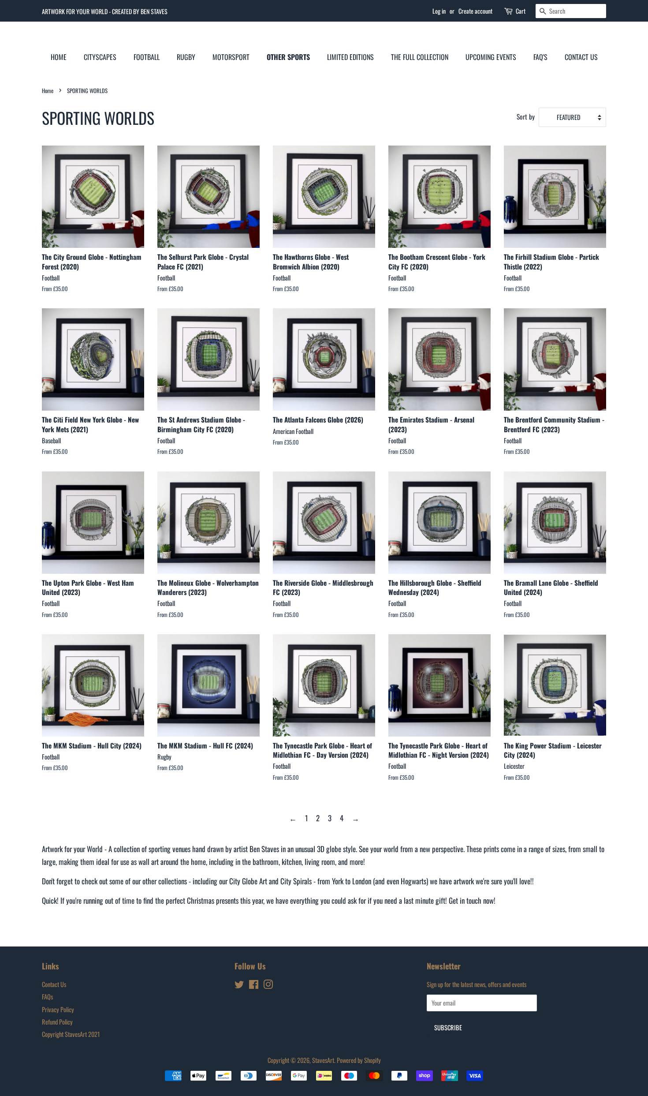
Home (59, 57)
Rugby (186, 57)
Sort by (526, 116)
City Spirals (296, 881)
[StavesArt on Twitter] (239, 985)
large (49, 861)
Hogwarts (413, 881)
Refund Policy (57, 1021)
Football (147, 57)
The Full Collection (419, 57)
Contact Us (581, 57)
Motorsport (231, 57)
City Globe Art (248, 881)
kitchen (292, 861)
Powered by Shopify (359, 1060)
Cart (520, 10)
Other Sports (288, 57)
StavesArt (323, 1060)
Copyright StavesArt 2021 (71, 1034)
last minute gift (424, 900)
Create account (475, 10)
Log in (439, 10)
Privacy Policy (58, 1009)
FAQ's (540, 57)
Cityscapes (100, 57)
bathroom (266, 861)
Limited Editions (350, 57)
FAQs (47, 996)
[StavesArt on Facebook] (254, 985)
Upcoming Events (491, 57)
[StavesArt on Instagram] (268, 985)
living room (320, 861)
